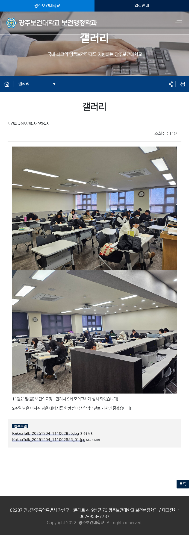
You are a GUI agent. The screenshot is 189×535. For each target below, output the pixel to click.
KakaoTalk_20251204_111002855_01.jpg (48, 440)
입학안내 (141, 5)
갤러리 (24, 84)
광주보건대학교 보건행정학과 (27, 20)
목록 (183, 484)
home (9, 84)
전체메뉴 (178, 23)
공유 (171, 84)
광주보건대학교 (47, 5)
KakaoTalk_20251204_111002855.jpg (45, 433)
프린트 (183, 84)
